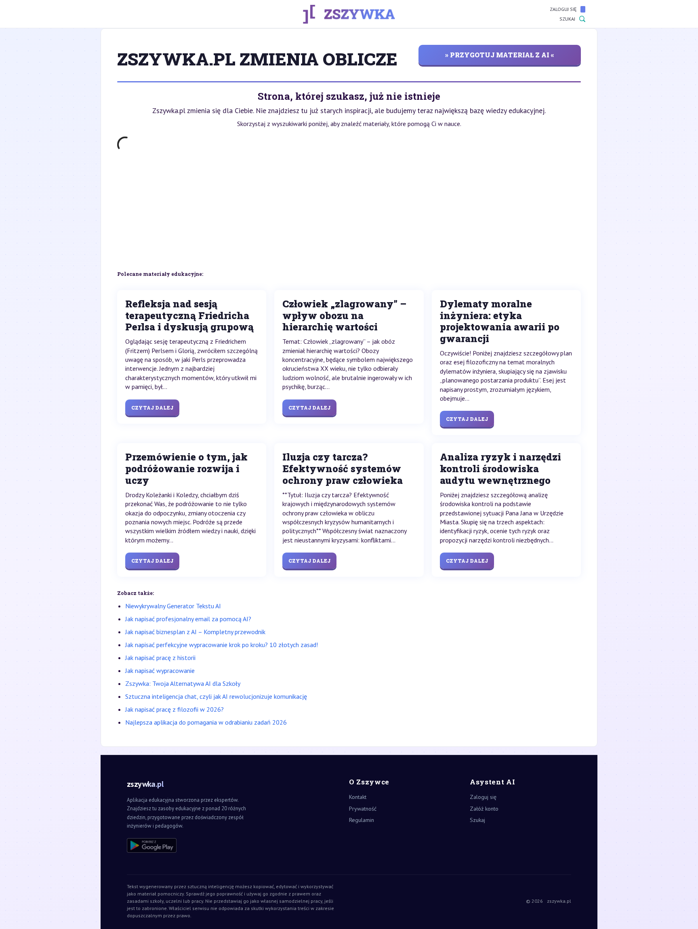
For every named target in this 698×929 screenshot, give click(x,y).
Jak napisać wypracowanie (160, 670)
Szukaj (567, 19)
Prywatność (362, 808)
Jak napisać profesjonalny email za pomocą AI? (188, 619)
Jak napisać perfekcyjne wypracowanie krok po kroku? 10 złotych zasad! (221, 645)
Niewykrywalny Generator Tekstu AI (173, 606)
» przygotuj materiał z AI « (499, 54)
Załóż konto (484, 808)
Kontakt (357, 797)
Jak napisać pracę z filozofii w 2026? (174, 709)
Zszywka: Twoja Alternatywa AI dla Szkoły (182, 683)
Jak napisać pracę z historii (160, 658)
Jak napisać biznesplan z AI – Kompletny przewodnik (195, 632)
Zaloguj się (563, 9)
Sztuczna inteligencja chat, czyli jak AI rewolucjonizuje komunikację (216, 696)
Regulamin (361, 820)
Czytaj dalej (152, 407)
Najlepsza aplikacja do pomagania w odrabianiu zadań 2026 (206, 722)
